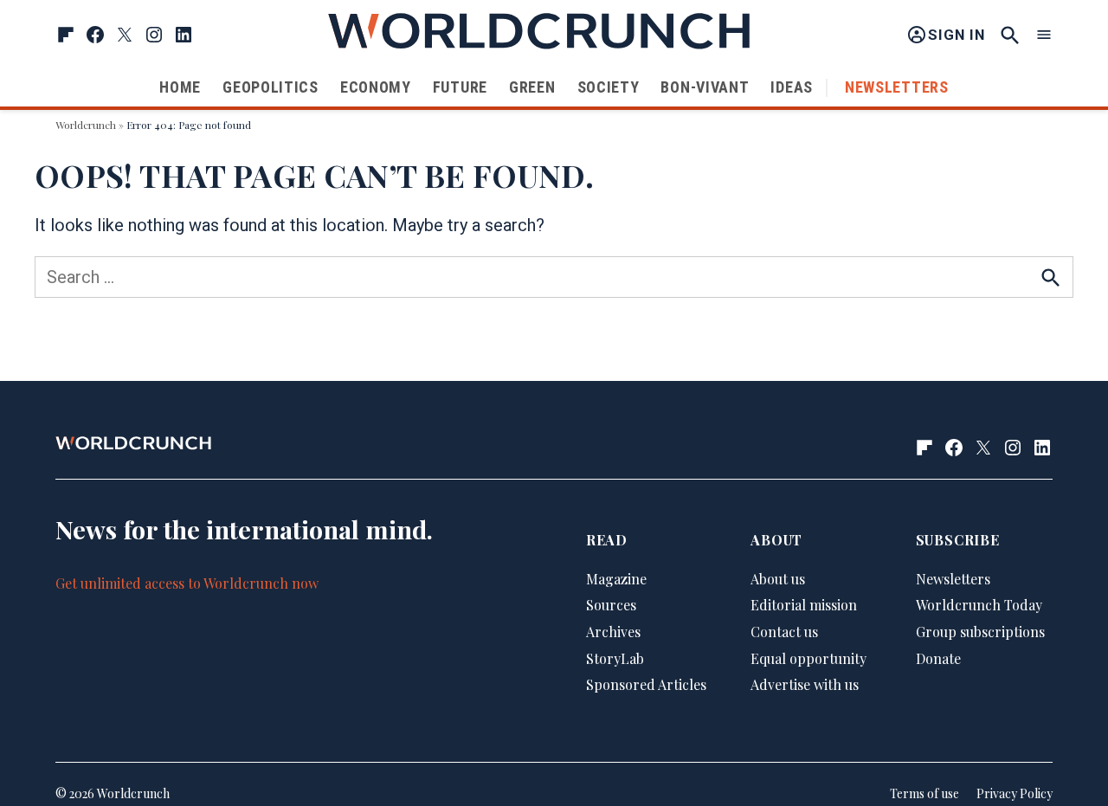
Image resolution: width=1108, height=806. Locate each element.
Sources (611, 605)
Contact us (784, 631)
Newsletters (897, 87)
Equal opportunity (808, 658)
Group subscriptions (980, 631)
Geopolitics (270, 87)
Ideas (791, 87)
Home (180, 87)
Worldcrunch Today (979, 605)
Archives (613, 631)
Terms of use (924, 793)
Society (608, 87)
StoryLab (615, 658)
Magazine (616, 579)
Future (460, 87)
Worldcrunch (85, 125)
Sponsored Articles (646, 684)
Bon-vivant (704, 87)
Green (532, 87)
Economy (375, 87)
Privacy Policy (1014, 793)
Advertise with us (804, 684)
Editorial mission (803, 605)
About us (777, 579)
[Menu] (1044, 35)
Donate (938, 658)
